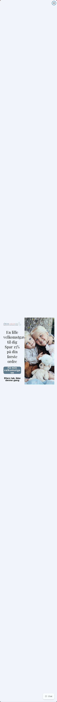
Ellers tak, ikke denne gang (12, 378)
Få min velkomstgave (12, 370)
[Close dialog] (54, 3)
